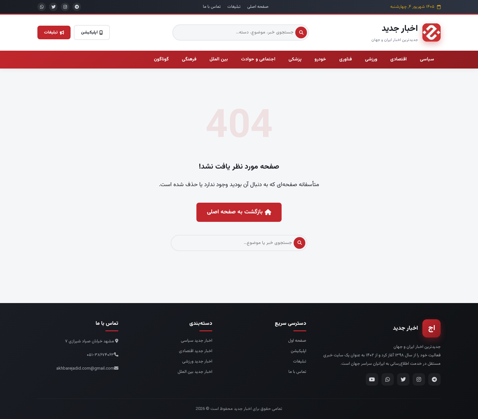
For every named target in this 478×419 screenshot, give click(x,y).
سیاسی (427, 59)
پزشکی (294, 59)
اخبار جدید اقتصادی (195, 351)
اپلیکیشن (89, 32)
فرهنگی (189, 59)
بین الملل (218, 59)
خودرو (320, 59)
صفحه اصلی (258, 7)
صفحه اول (297, 340)
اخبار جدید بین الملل (195, 372)
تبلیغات (234, 7)
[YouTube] (372, 379)
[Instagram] (419, 379)
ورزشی (371, 59)
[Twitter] (403, 379)
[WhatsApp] (387, 379)
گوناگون (161, 59)
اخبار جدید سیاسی (196, 340)
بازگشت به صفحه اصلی (235, 212)
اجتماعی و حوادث (258, 59)
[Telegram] (434, 379)
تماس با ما (212, 7)
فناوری (345, 59)
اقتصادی (398, 59)
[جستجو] (301, 32)
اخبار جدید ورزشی (197, 361)
